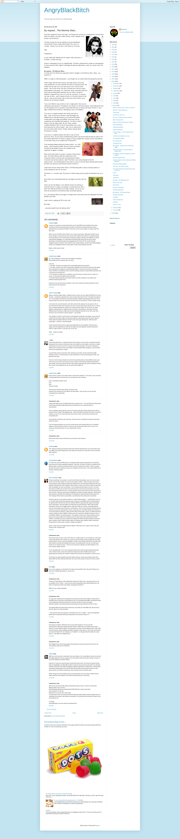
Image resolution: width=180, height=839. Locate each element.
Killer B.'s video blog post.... (120, 110)
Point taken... (116, 185)
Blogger (97, 825)
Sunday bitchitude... (118, 195)
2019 (113, 49)
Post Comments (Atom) (58, 716)
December (116, 83)
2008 (113, 76)
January (115, 210)
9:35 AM (51, 561)
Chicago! (115, 197)
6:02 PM (51, 430)
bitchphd (51, 446)
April (114, 103)
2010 (113, 71)
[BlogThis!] (63, 213)
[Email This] (62, 213)
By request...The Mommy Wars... (122, 192)
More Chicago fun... (118, 120)
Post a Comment (51, 709)
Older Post (100, 713)
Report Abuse (114, 218)
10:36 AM (51, 678)
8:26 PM (51, 706)
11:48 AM (51, 573)
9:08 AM (51, 530)
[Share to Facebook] (67, 213)
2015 (113, 59)
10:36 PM (51, 441)
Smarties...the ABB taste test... (121, 180)
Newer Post (48, 713)
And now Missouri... (118, 199)
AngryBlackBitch (66, 10)
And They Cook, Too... (119, 115)
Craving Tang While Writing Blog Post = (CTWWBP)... (69, 800)
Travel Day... (116, 112)
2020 (113, 47)
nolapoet (51, 223)
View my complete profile (126, 32)
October (115, 88)
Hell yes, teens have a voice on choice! (124, 107)
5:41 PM (51, 648)
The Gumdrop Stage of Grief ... (55, 722)
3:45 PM (51, 617)
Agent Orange (53, 293)
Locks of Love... (117, 204)
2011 (113, 69)
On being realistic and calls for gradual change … (60, 793)
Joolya (51, 654)
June (114, 98)
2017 (113, 54)
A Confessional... (117, 141)
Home (74, 713)
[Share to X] (65, 213)
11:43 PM (51, 454)
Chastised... (116, 177)
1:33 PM (51, 250)
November (116, 86)
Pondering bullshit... (118, 190)
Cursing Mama (53, 460)
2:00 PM (51, 287)
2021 (113, 45)
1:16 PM (51, 590)
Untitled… (48, 810)
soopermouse (53, 256)
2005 (113, 213)
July (114, 95)
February (116, 207)
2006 (113, 81)
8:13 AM (51, 472)
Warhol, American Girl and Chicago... (123, 122)
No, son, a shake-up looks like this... (123, 117)
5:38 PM (51, 636)
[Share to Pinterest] (69, 213)
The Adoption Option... (119, 138)
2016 (113, 57)
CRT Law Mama (53, 477)
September (116, 91)
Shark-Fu (124, 29)
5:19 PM (51, 395)
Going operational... (118, 127)
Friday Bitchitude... (118, 124)
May (114, 100)
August (115, 93)
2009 (113, 74)
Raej (50, 567)
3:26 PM (51, 367)
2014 (113, 62)
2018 (113, 52)
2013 (113, 64)
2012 (113, 66)
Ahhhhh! (115, 202)
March (115, 105)
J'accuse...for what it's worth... (121, 166)
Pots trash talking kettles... (120, 164)
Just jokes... (116, 175)
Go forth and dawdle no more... (121, 136)
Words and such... (118, 182)
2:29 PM (51, 334)
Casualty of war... (117, 143)
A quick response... (118, 129)
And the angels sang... (119, 157)
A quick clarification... (119, 187)
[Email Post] (58, 213)
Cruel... (115, 172)
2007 (113, 79)
